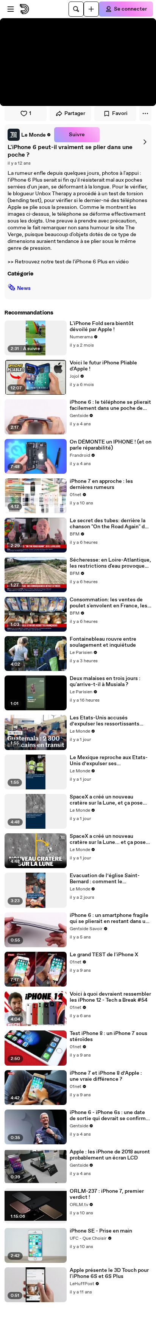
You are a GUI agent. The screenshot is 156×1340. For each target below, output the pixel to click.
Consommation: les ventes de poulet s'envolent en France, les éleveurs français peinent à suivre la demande (110, 603)
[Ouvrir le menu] (11, 9)
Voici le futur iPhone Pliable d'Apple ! (103, 366)
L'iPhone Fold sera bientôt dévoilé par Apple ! (102, 327)
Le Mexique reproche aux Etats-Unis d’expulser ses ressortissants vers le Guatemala (110, 761)
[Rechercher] (76, 9)
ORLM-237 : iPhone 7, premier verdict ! (107, 1194)
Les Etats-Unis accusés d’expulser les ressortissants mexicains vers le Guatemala (105, 721)
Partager (74, 113)
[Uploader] (91, 9)
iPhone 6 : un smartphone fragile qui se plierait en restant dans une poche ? (110, 918)
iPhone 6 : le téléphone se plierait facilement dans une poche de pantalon (110, 405)
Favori (120, 113)
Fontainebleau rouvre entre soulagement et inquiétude (103, 642)
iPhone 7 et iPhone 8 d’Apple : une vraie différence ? (106, 1076)
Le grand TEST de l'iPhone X (104, 955)
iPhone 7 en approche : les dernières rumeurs (101, 484)
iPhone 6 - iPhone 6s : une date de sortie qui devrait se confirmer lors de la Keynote (110, 1116)
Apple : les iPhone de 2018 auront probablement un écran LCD (110, 1155)
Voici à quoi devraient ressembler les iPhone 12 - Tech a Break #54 (110, 997)
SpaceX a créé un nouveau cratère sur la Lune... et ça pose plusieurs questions (108, 839)
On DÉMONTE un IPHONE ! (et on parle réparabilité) (110, 445)
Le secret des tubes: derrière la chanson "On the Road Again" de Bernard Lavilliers (109, 524)
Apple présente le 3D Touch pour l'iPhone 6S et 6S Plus (109, 1273)
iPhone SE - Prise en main (101, 1231)
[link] (29, 135)
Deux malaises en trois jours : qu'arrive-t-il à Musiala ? (105, 681)
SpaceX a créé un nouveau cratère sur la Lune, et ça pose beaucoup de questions (106, 800)
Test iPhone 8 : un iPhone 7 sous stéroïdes (108, 1036)
